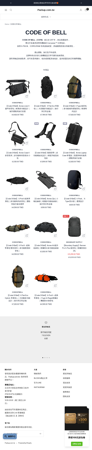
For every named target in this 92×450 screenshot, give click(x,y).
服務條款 (66, 392)
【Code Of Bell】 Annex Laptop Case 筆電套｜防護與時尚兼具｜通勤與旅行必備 (74, 155)
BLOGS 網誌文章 (40, 378)
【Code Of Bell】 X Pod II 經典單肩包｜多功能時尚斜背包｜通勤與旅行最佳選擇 (17, 201)
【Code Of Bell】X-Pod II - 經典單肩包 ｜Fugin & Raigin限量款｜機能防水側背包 (46, 298)
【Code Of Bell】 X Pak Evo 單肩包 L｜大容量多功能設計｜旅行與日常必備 (46, 108)
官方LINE (37, 383)
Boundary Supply (74, 242)
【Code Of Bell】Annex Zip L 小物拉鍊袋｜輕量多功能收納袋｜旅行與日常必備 (46, 201)
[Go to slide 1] (42, 357)
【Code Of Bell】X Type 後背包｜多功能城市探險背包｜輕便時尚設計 (74, 108)
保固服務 (66, 378)
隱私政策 (66, 396)
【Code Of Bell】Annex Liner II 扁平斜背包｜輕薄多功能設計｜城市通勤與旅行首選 (17, 108)
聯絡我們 (37, 374)
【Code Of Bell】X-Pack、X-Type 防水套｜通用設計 (74, 200)
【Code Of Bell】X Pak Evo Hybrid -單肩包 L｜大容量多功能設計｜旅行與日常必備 (17, 298)
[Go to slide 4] (49, 357)
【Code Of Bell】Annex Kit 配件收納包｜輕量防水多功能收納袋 (46, 246)
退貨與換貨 (67, 387)
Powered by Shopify (25, 443)
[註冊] (40, 434)
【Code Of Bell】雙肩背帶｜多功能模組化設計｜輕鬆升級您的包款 (46, 155)
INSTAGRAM (39, 387)
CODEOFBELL (17, 103)
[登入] (81, 10)
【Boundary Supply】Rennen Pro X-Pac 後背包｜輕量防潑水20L (74, 248)
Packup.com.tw (14, 377)
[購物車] (86, 10)
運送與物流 (67, 374)
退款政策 (66, 383)
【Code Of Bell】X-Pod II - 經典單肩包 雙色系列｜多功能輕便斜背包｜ (17, 248)
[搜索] (11, 10)
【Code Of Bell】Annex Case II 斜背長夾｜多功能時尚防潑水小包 (17, 155)
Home (7, 24)
